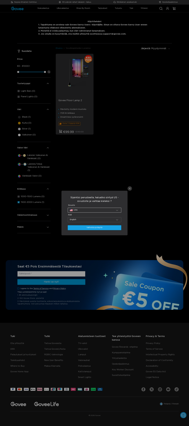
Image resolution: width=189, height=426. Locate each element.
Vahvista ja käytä (94, 227)
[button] (94, 210)
